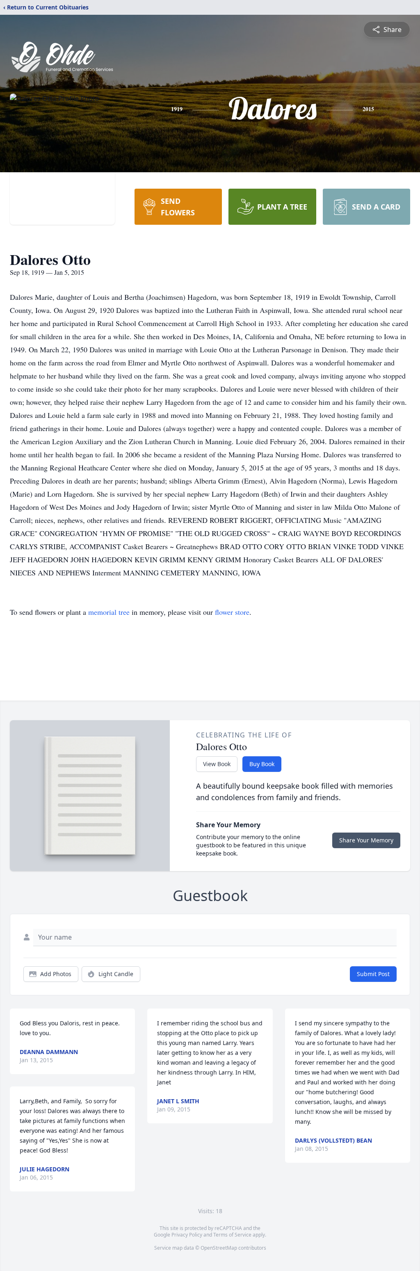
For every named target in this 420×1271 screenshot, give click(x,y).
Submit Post (373, 974)
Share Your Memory (366, 840)
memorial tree (109, 612)
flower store (232, 612)
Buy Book (261, 764)
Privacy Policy (186, 1234)
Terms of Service (232, 1234)
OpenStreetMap (219, 1247)
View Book (217, 764)
